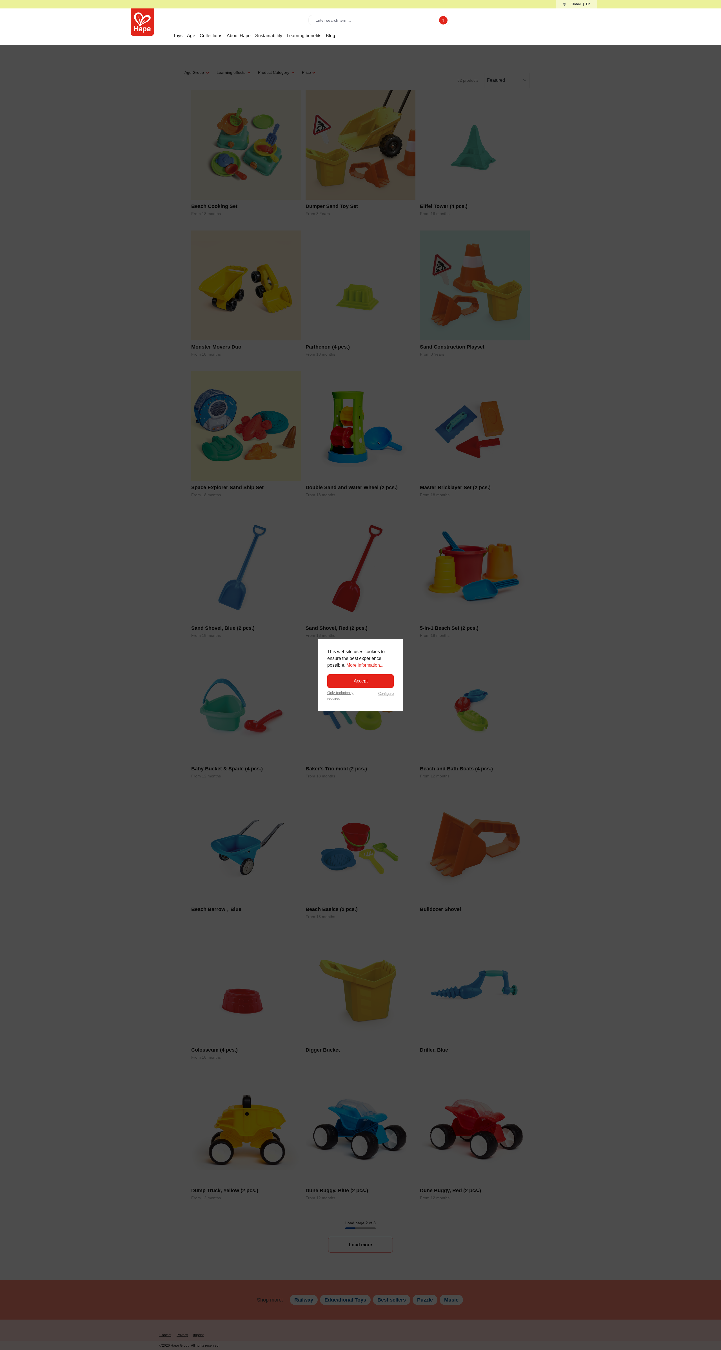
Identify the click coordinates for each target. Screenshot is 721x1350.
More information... (364, 665)
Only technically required (340, 695)
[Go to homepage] (142, 22)
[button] (576, 4)
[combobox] (375, 20)
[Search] (443, 20)
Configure (386, 693)
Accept (361, 681)
